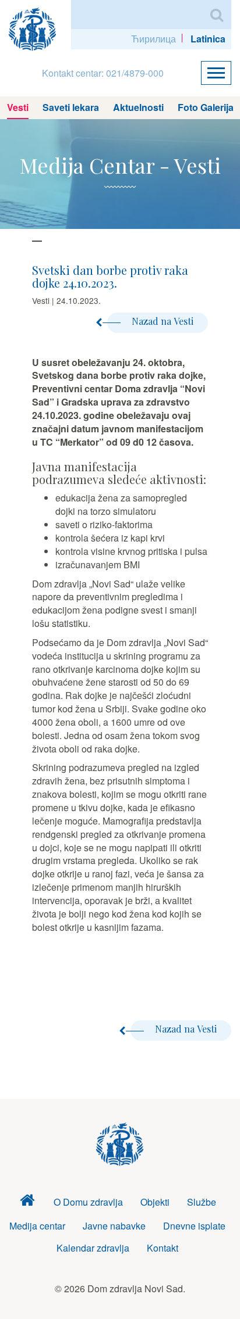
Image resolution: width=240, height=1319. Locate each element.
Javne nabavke (114, 1225)
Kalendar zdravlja (93, 1248)
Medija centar (37, 1225)
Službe (201, 1202)
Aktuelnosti (138, 107)
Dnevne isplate (194, 1225)
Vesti (18, 107)
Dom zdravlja (27, 1202)
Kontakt (162, 1248)
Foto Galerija (206, 107)
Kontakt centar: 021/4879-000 (103, 73)
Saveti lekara (71, 107)
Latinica (207, 38)
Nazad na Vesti (162, 321)
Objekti (155, 1202)
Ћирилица (153, 38)
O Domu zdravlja (88, 1202)
